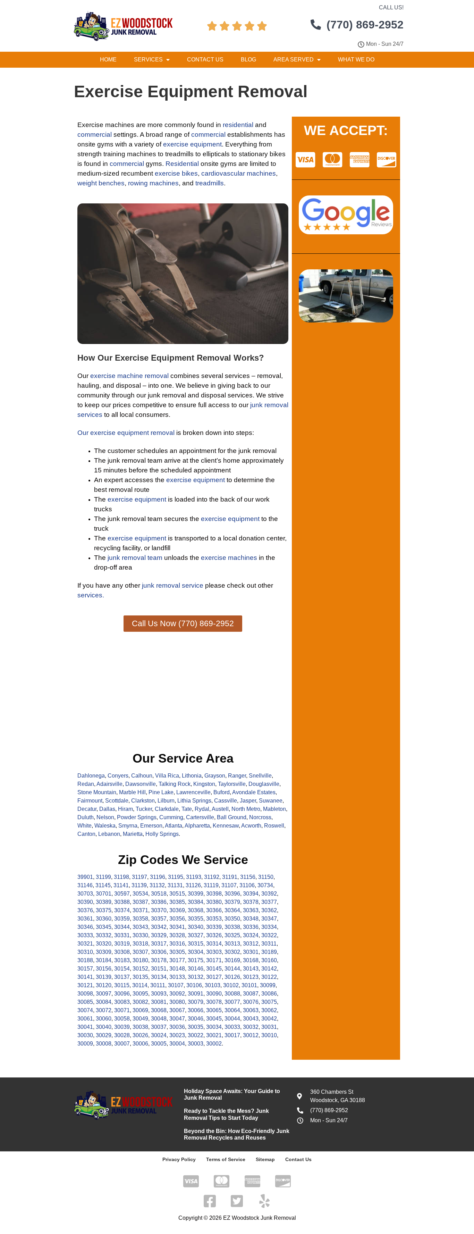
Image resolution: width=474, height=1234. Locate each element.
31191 (229, 877)
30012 (251, 1035)
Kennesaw (226, 826)
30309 (103, 952)
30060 (103, 1019)
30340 (195, 927)
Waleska (105, 826)
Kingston (204, 784)
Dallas (107, 809)
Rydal (202, 809)
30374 (122, 910)
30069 (140, 1010)
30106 (194, 985)
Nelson (105, 817)
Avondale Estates (254, 792)
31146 (85, 885)
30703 (85, 894)
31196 (157, 877)
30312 (251, 944)
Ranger (237, 776)
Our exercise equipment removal (126, 432)
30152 (140, 969)
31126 (193, 885)
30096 (122, 994)
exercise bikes (176, 173)
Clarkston (143, 801)
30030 (85, 1035)
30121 (85, 985)
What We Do (356, 59)
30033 (232, 1027)
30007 (122, 1044)
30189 (269, 952)
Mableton (274, 809)
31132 (157, 885)
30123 (251, 977)
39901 (85, 877)
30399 (195, 894)
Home (108, 59)
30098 (85, 994)
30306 (159, 952)
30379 (232, 902)
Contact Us (205, 59)
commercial (94, 134)
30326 (214, 935)
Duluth (85, 817)
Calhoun (141, 776)
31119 (211, 885)
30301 (251, 952)
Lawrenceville (193, 792)
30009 (85, 1044)
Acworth (251, 826)
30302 (232, 952)
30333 (85, 935)
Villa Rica (167, 776)
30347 (269, 919)
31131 (175, 885)
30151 (159, 969)
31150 (265, 877)
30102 (231, 985)
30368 (195, 910)
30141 (85, 977)
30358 (140, 919)
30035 (195, 1027)
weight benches (101, 183)
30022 (195, 1035)
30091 (195, 994)
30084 (103, 1002)
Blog (248, 59)
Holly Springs (162, 834)
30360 (103, 919)
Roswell (274, 826)
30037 (159, 1027)
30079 (195, 1002)
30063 (251, 1010)
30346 (85, 927)
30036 (177, 1027)
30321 (85, 944)
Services (148, 59)
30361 (85, 919)
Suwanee (270, 801)
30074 (85, 1010)
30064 (232, 1010)
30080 (177, 1002)
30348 (251, 919)
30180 (140, 960)
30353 (214, 919)
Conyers (118, 776)
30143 (251, 969)
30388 (122, 902)
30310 (85, 952)
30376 (85, 910)
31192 (211, 877)
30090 (214, 994)
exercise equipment (192, 144)
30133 (177, 977)
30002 (214, 1044)
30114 (139, 985)
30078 (214, 1002)
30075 (269, 1002)
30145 (214, 969)
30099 (268, 985)
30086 (269, 994)
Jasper (248, 801)
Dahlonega (91, 776)
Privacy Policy (179, 1159)
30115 (121, 985)
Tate (186, 809)
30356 (177, 919)
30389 (103, 902)
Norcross (260, 817)
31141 (121, 885)
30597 (122, 894)
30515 (177, 894)
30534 (140, 894)
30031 (269, 1027)
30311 (269, 944)
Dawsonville (140, 784)
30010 (269, 1035)
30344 (122, 927)
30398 (214, 894)
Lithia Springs (194, 801)
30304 (195, 952)
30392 (269, 894)
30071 (122, 1010)
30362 (269, 910)
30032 (251, 1027)
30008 (103, 1044)
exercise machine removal (129, 375)
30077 (232, 1002)
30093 (159, 994)
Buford (221, 792)
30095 (140, 994)
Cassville (225, 801)
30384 (195, 902)
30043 (251, 1019)
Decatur (86, 809)
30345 (103, 927)
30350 (232, 919)
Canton (86, 834)
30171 (214, 960)
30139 (103, 977)
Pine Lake (161, 792)
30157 (85, 969)
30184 (103, 960)
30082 (140, 1002)
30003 (195, 1044)
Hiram (125, 809)
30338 (232, 927)
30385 (177, 902)
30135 (140, 977)
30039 (122, 1027)
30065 (214, 1010)
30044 (232, 1019)
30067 (177, 1010)
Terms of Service (225, 1159)
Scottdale (116, 801)
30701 (103, 894)
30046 (195, 1019)
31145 (103, 885)
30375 (103, 910)
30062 (269, 1010)
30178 (159, 960)
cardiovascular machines (238, 173)
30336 (251, 927)
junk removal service (172, 585)
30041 (85, 1027)
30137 (122, 977)
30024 (159, 1035)
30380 (214, 902)
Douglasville (263, 784)
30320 (103, 944)
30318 (140, 944)
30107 (176, 985)
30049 (140, 1019)
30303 (214, 952)
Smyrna (127, 826)
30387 (140, 902)
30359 (122, 919)
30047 (177, 1019)
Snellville (260, 776)
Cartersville (200, 817)
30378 (251, 902)
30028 (122, 1035)
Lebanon (109, 834)
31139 (139, 885)
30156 (103, 969)
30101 (249, 985)
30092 (177, 994)
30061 (85, 1019)
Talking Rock (175, 784)
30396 (232, 894)
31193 (193, 877)
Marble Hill (132, 792)
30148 (177, 969)
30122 (269, 977)
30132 (195, 977)
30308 (122, 952)
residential (238, 124)
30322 (269, 935)
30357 (159, 919)
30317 (159, 944)
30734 (265, 885)
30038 (140, 1027)
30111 (157, 985)
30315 (195, 944)
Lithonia (192, 776)
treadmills (209, 183)
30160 (269, 960)
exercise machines (229, 557)
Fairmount (89, 801)
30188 (85, 960)
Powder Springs (136, 817)
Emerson (151, 826)
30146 (195, 969)
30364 (232, 910)
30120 (103, 985)
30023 (177, 1035)
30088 (232, 994)
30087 (251, 994)
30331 (122, 935)
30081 (159, 1002)
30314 (214, 944)
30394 (251, 894)
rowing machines (153, 183)
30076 (251, 1002)
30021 (214, 1035)
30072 (103, 1010)
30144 (232, 969)
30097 (103, 994)
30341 (177, 927)
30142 (269, 969)
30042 (269, 1019)
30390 (85, 902)
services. (90, 595)
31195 (175, 877)
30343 (140, 927)
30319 (122, 944)
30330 (140, 935)
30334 (269, 927)
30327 (195, 935)
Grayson (214, 776)
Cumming (171, 817)
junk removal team (135, 557)
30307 (140, 952)
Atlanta (173, 826)
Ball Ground (231, 817)
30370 (159, 910)
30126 (232, 977)
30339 (214, 927)
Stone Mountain (96, 792)
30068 (159, 1010)
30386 (159, 902)
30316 (177, 944)
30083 (122, 1002)
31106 (247, 885)
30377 (269, 902)
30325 (232, 935)
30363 (251, 910)
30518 (159, 894)
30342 (159, 927)
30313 (232, 944)
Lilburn (166, 801)
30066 (195, 1010)
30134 (159, 977)
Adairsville (109, 784)
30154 (122, 969)
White (84, 826)
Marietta (133, 834)
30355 (195, 919)
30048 (159, 1019)
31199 (103, 877)
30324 (251, 935)
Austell (220, 809)
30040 (103, 1027)
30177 (177, 960)
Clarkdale (167, 809)
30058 (122, 1019)
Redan (85, 784)
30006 (140, 1044)
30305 (177, 952)
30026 (140, 1035)
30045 (214, 1019)
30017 (232, 1035)
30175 (195, 960)
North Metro (245, 809)
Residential (182, 163)
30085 (85, 1002)
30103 (212, 985)
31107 (229, 885)
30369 (177, 910)
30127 (214, 977)
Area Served (293, 59)
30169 (232, 960)
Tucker (144, 809)
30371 (140, 910)
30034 (214, 1027)
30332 (103, 935)
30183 (122, 960)
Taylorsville (232, 784)
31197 (139, 877)
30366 (214, 910)
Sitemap (265, 1159)
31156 (247, 877)
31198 (121, 877)
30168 (251, 960)
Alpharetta (197, 826)
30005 (159, 1044)
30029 (103, 1035)
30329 (159, 935)
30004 (177, 1044)
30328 (177, 935)
